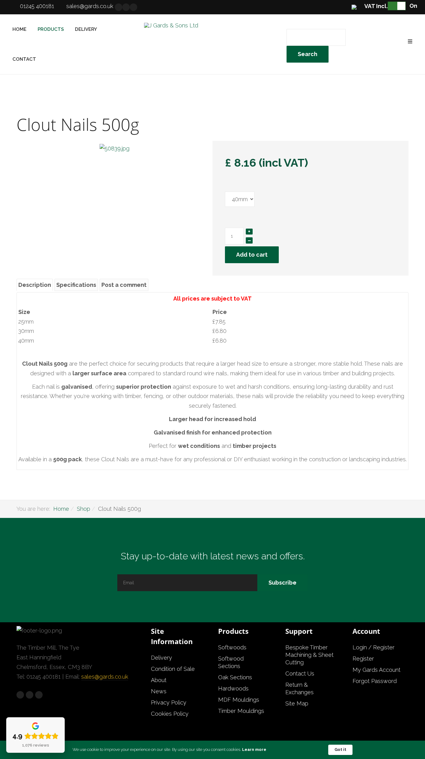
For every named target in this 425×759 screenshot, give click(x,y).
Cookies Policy (170, 713)
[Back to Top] (405, 733)
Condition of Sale (173, 669)
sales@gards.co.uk (89, 6)
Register (363, 658)
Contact (24, 59)
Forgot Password (375, 681)
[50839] (114, 148)
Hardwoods (233, 688)
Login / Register (374, 647)
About (158, 680)
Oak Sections (235, 677)
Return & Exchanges (299, 688)
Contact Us (299, 673)
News (158, 691)
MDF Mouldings (238, 699)
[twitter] (126, 7)
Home (19, 29)
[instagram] (133, 7)
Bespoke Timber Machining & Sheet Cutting (309, 655)
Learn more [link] (254, 749)
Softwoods (232, 647)
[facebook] (118, 7)
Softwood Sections (231, 662)
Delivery (86, 29)
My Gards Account (376, 669)
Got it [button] (340, 749)
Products (51, 29)
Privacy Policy (168, 702)
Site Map (296, 703)
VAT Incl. (376, 6)
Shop (83, 508)
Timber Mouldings (241, 711)
